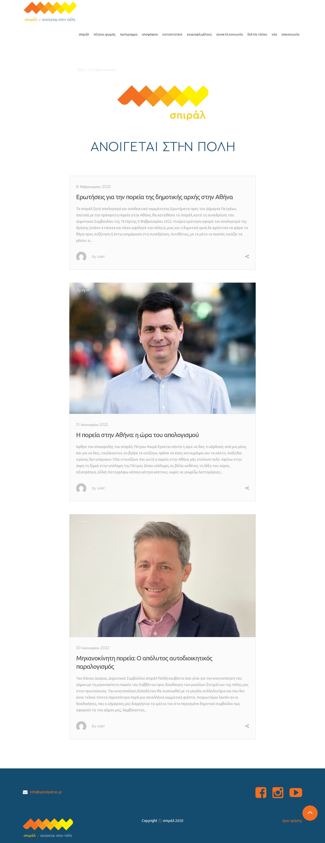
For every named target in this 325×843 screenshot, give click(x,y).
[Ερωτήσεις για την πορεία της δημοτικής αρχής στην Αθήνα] (162, 119)
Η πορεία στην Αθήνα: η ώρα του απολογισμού (137, 434)
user (101, 256)
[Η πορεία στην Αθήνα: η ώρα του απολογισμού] (162, 348)
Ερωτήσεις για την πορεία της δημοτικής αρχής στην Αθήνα (154, 196)
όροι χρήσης (292, 821)
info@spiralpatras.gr (46, 792)
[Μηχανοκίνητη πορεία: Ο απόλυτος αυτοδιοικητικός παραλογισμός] (162, 575)
